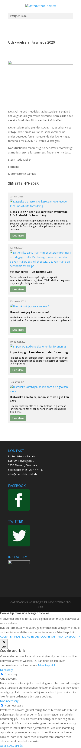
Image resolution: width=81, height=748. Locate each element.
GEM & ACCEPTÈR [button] (11, 745)
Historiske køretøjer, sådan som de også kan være (39, 398)
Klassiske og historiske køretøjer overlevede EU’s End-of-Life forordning (38, 213)
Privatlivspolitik (47, 665)
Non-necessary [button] (9, 701)
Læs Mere (18, 235)
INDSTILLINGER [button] (24, 636)
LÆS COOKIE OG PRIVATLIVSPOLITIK (57, 636)
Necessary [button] (6, 670)
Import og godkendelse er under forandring (39, 352)
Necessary (11, 674)
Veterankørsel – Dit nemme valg (31, 272)
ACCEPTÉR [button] (6, 636)
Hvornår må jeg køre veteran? (29, 312)
